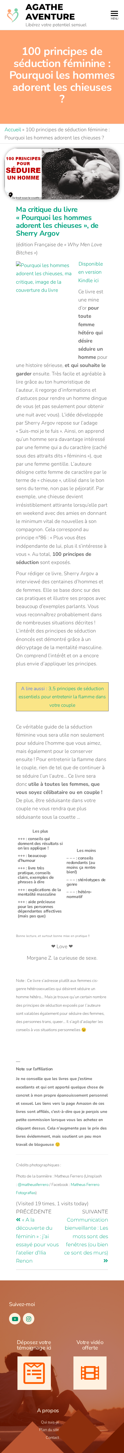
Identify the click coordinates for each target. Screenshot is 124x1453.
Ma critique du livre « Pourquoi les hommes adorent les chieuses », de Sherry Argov (57, 221)
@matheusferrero (33, 1184)
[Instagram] (28, 1318)
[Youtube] (14, 1318)
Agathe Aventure (50, 12)
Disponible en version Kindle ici (90, 272)
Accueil (13, 129)
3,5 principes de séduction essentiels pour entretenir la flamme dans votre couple (62, 697)
